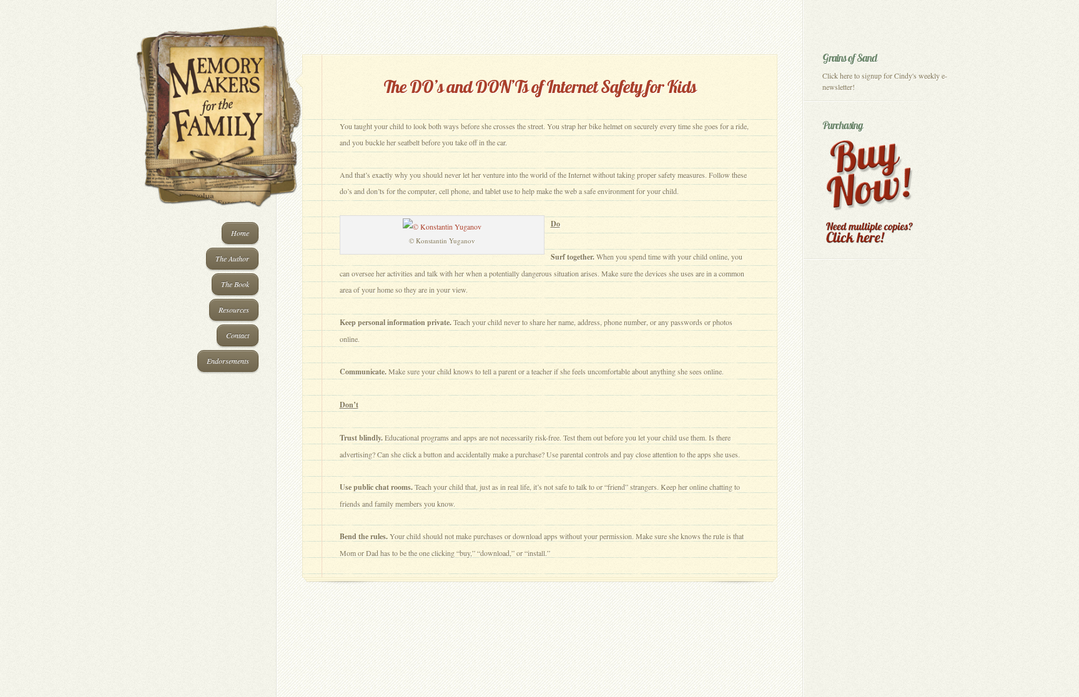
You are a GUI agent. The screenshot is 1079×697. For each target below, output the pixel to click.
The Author (232, 258)
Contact (237, 335)
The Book (235, 284)
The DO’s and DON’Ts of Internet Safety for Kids (539, 86)
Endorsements (228, 361)
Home (240, 233)
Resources (234, 309)
